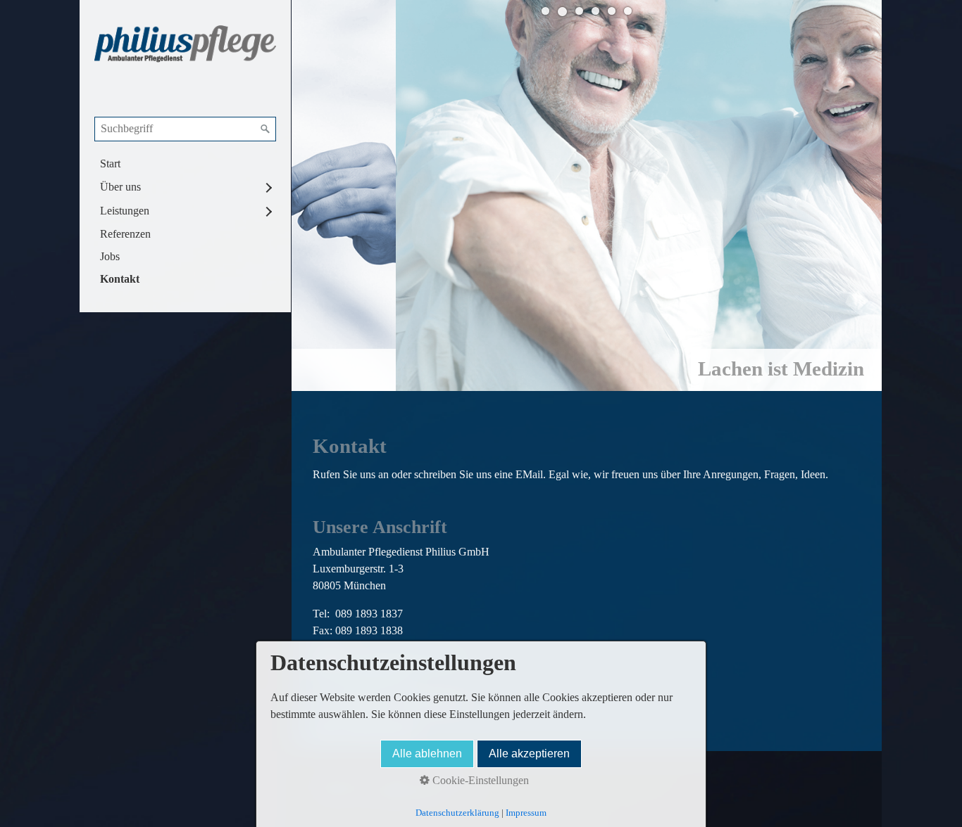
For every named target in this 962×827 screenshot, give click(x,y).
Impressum (526, 812)
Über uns (120, 187)
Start (110, 163)
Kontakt (119, 279)
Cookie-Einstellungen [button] (479, 780)
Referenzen (125, 234)
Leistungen (124, 211)
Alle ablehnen (427, 753)
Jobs (110, 256)
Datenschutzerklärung (457, 812)
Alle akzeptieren (529, 753)
